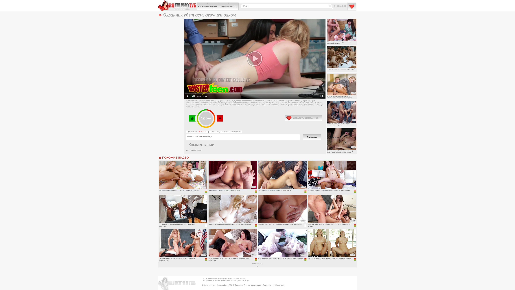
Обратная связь (208, 285)
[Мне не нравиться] (219, 118)
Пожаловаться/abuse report (274, 285)
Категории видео (207, 6)
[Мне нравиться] (192, 118)
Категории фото (228, 6)
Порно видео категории (220, 132)
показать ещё (257, 264)
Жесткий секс (235, 132)
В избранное (340, 6)
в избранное (303, 118)
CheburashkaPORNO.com (177, 5)
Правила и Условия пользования (248, 285)
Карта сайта (222, 285)
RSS (231, 285)
